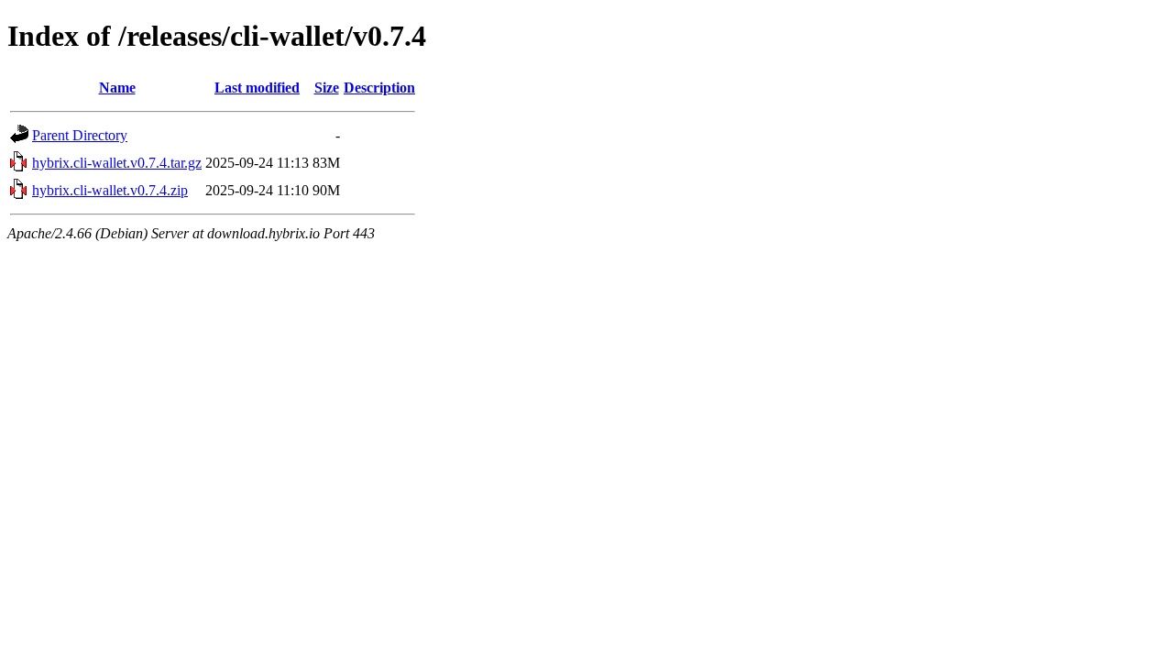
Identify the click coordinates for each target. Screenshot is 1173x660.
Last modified (257, 87)
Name (117, 87)
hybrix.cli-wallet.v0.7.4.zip (110, 190)
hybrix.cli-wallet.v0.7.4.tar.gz (117, 162)
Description (379, 87)
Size (326, 87)
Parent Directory (79, 135)
